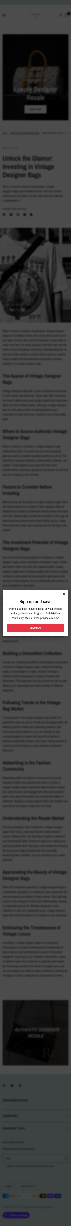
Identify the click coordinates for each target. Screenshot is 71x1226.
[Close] (64, 594)
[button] (35, 628)
